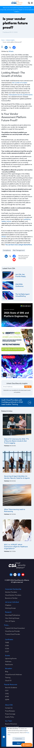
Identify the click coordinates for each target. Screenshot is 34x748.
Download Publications (12, 615)
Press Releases (10, 711)
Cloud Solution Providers (13, 595)
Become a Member (11, 598)
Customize (18, 739)
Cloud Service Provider (12, 631)
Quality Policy (9, 717)
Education (8, 669)
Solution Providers (11, 592)
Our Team (8, 721)
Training (7, 678)
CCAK (7, 649)
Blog (6, 672)
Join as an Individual (12, 602)
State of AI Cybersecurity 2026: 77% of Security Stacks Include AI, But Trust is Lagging (16, 441)
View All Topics (10, 621)
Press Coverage (10, 714)
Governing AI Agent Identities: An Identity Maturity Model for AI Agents (17, 477)
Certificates (9, 640)
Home (2, 40)
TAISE (7, 643)
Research (8, 612)
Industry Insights (10, 40)
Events (7, 656)
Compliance (7, 250)
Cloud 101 (8, 681)
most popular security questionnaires (20, 95)
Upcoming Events (11, 659)
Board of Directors (11, 724)
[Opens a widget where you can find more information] (26, 745)
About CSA (9, 705)
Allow (18, 743)
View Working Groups (12, 618)
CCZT (7, 652)
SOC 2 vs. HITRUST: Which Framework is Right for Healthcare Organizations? (16, 547)
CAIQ (7, 694)
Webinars (8, 662)
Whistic (11, 51)
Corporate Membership (13, 589)
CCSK (7, 646)
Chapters (8, 605)
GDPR (7, 700)
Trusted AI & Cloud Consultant (15, 628)
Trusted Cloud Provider (12, 634)
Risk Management (19, 250)
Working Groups (10, 608)
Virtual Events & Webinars (13, 675)
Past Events (9, 665)
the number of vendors (19, 83)
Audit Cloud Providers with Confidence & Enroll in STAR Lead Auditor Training (12, 402)
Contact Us (8, 708)
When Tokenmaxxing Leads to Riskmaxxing (14, 510)
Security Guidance (11, 688)
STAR (7, 697)
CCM (6, 691)
